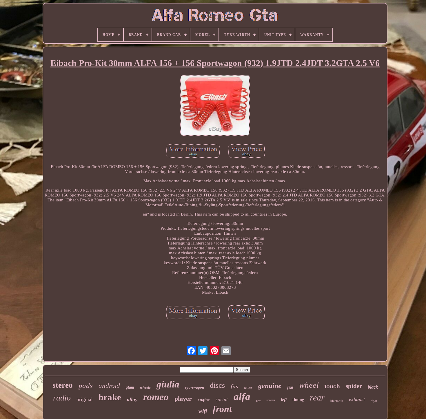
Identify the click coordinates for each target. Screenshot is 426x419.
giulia (167, 384)
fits (234, 386)
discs (217, 385)
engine (204, 400)
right (374, 401)
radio (62, 397)
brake (110, 397)
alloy (132, 399)
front (222, 409)
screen (270, 400)
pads (86, 385)
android (109, 385)
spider (354, 386)
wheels (145, 387)
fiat (290, 387)
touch (332, 386)
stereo (62, 385)
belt (258, 401)
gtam (130, 387)
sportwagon (194, 387)
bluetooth (336, 401)
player (183, 398)
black (373, 387)
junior (248, 387)
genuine (269, 385)
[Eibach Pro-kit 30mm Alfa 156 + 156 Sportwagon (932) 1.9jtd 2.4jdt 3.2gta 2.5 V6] (215, 106)
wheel (309, 384)
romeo (156, 397)
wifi (203, 411)
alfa (242, 396)
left (284, 399)
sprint (222, 399)
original (85, 399)
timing (298, 399)
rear (317, 397)
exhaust (357, 399)
